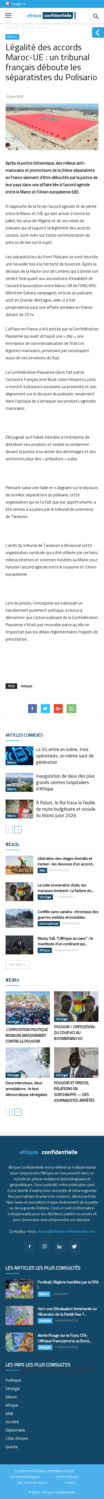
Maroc (44, 27)
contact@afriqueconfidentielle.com (66, 1231)
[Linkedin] (59, 1246)
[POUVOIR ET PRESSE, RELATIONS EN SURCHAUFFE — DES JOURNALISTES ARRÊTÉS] (76, 1062)
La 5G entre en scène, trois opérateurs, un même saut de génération (65, 756)
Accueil (11, 27)
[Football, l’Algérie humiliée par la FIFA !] (19, 1288)
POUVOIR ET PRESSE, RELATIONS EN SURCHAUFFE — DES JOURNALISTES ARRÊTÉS (74, 1091)
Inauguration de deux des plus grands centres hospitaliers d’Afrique (65, 782)
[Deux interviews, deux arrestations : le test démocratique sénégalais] (28, 1062)
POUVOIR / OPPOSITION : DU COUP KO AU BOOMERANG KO (75, 1032)
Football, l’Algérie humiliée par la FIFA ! (68, 1284)
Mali (42, 870)
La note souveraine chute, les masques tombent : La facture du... (66, 887)
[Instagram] (44, 1246)
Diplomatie (15, 1430)
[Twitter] (74, 1246)
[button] (96, 16)
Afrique (28, 27)
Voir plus (15, 964)
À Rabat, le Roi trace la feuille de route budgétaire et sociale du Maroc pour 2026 (65, 809)
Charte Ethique (67, 1476)
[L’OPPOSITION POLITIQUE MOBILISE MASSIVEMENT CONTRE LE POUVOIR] (28, 1008)
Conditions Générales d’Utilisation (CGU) (44, 1470)
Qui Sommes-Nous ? (32, 1482)
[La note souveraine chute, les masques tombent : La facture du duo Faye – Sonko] (19, 891)
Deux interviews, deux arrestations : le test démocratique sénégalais (26, 1088)
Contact (70, 1482)
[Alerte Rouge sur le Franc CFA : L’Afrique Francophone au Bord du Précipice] (19, 1342)
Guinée (12, 1446)
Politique (26, 686)
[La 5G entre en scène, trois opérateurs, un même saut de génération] (19, 755)
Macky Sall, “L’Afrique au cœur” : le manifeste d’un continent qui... (65, 941)
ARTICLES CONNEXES (24, 735)
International (48, 923)
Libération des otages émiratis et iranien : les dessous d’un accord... (66, 861)
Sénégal (45, 896)
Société (12, 1421)
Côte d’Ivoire (17, 1438)
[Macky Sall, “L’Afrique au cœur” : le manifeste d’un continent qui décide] (19, 945)
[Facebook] (29, 1246)
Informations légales (25, 1476)
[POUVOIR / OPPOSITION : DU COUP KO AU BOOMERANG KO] (76, 1006)
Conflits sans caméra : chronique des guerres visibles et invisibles (68, 914)
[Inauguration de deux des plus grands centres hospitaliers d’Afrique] (19, 782)
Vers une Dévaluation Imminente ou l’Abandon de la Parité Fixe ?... (67, 1311)
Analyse (45, 1320)
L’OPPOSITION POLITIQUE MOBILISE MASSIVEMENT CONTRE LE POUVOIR (27, 1035)
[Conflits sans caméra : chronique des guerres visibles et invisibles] (19, 918)
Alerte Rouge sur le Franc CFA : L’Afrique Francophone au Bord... (64, 1338)
